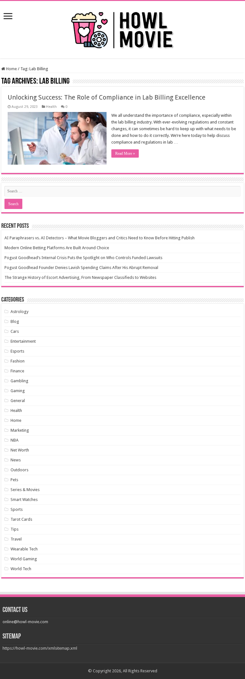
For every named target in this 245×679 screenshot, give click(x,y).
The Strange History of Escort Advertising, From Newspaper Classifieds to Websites (80, 277)
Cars (15, 331)
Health (51, 107)
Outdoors (19, 469)
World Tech (21, 568)
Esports (17, 351)
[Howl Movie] (122, 28)
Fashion (18, 361)
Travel (16, 539)
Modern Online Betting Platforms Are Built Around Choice (56, 247)
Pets (14, 479)
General (18, 400)
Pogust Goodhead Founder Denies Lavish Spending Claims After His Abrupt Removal (81, 267)
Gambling (19, 380)
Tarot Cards (21, 519)
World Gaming (24, 558)
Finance (17, 371)
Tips (15, 529)
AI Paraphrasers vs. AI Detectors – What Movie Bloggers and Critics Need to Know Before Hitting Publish (99, 237)
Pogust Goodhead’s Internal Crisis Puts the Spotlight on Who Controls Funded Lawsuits (83, 257)
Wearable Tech (24, 549)
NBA (15, 440)
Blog (15, 321)
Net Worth (20, 450)
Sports (17, 509)
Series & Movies (25, 489)
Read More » (125, 153)
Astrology (19, 311)
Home (11, 68)
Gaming (18, 390)
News (16, 460)
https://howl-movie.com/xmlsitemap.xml (40, 648)
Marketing (20, 430)
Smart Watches (24, 499)
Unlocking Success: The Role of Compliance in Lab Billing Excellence (106, 97)
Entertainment (23, 341)
